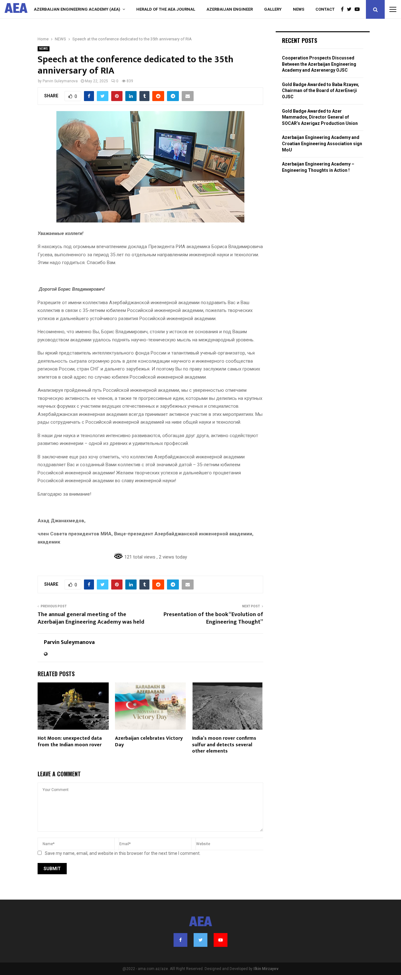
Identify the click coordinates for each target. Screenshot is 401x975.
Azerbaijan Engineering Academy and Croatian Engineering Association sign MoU (322, 143)
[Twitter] (351, 9)
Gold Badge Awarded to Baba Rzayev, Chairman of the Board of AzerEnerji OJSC (320, 90)
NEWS (298, 9)
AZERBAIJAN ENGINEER (229, 9)
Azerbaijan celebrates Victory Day (149, 741)
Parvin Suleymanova (60, 81)
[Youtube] (359, 9)
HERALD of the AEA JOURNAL (165, 9)
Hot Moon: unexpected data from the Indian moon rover (70, 741)
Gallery (273, 9)
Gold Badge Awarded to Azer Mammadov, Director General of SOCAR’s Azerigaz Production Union (320, 117)
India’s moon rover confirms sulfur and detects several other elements (224, 745)
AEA (16, 9)
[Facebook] (344, 9)
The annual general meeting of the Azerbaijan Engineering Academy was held (91, 618)
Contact (325, 9)
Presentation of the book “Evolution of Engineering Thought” (213, 618)
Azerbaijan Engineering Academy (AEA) (77, 9)
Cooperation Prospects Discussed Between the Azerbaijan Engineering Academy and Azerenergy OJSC (319, 64)
